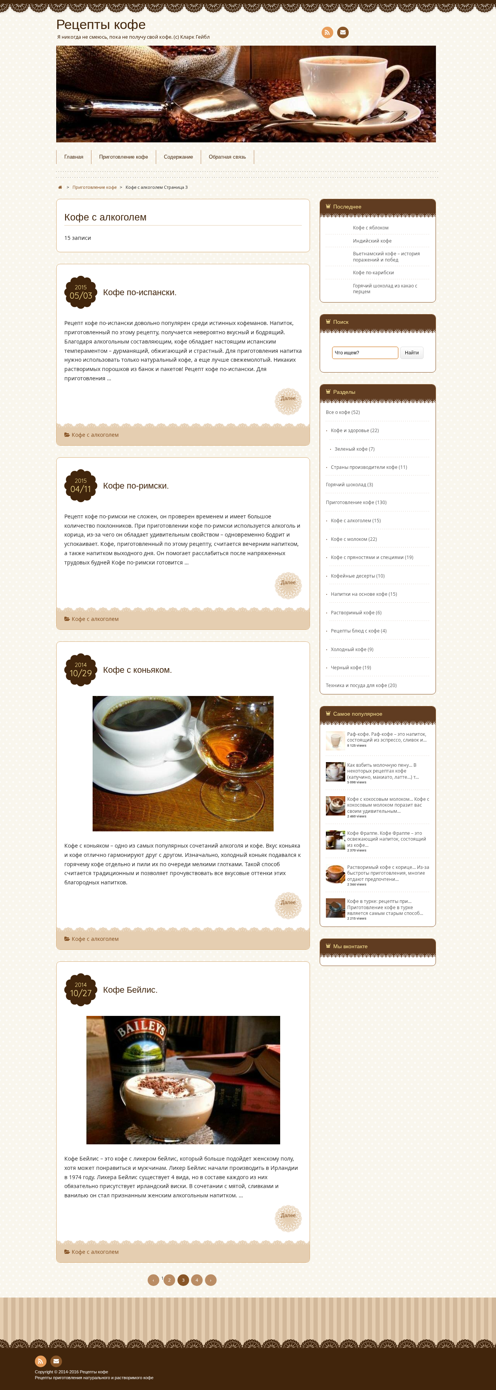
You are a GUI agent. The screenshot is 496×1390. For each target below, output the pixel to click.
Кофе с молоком (349, 539)
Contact (343, 32)
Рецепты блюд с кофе (355, 630)
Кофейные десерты (353, 576)
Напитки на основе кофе (359, 594)
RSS (327, 32)
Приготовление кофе (123, 157)
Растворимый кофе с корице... (381, 867)
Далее (288, 398)
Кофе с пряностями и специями (367, 557)
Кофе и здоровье (350, 430)
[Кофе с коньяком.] (183, 826)
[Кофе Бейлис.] (183, 1139)
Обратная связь (227, 157)
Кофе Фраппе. (363, 833)
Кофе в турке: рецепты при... (379, 901)
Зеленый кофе (351, 449)
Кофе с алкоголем (95, 434)
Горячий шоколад (346, 484)
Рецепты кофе (101, 24)
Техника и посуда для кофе (356, 685)
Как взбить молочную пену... (379, 765)
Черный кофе (346, 667)
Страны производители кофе (364, 467)
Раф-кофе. (358, 734)
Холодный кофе (349, 649)
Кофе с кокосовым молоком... (380, 799)
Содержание (178, 157)
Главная (73, 157)
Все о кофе (338, 412)
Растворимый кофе (353, 612)
